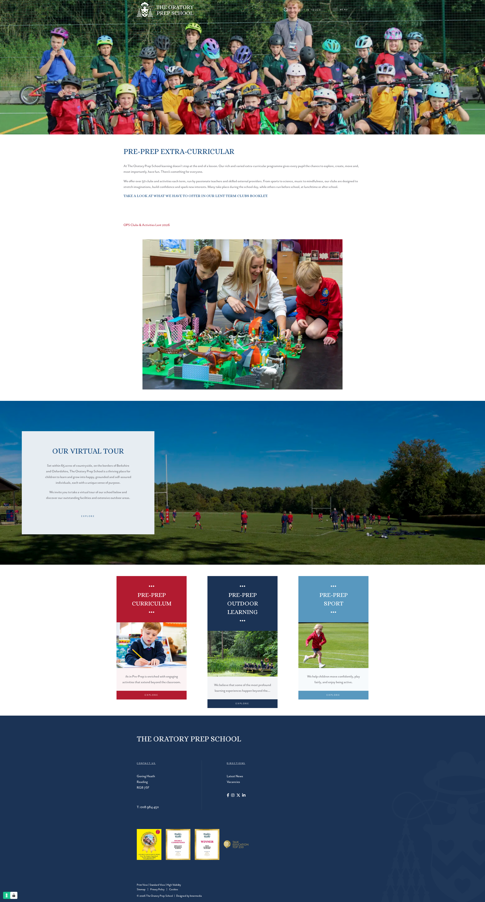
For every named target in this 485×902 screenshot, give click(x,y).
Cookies (173, 889)
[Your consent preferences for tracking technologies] (13, 895)
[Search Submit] (286, 10)
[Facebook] (228, 796)
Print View (142, 884)
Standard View (157, 884)
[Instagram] (233, 796)
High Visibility (174, 884)
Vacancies (233, 782)
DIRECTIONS (236, 763)
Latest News (235, 776)
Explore (88, 516)
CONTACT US (146, 763)
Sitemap (141, 889)
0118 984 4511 (149, 807)
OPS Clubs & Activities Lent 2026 (147, 225)
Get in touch (310, 10)
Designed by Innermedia (189, 895)
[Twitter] (238, 796)
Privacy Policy (157, 889)
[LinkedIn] (244, 796)
